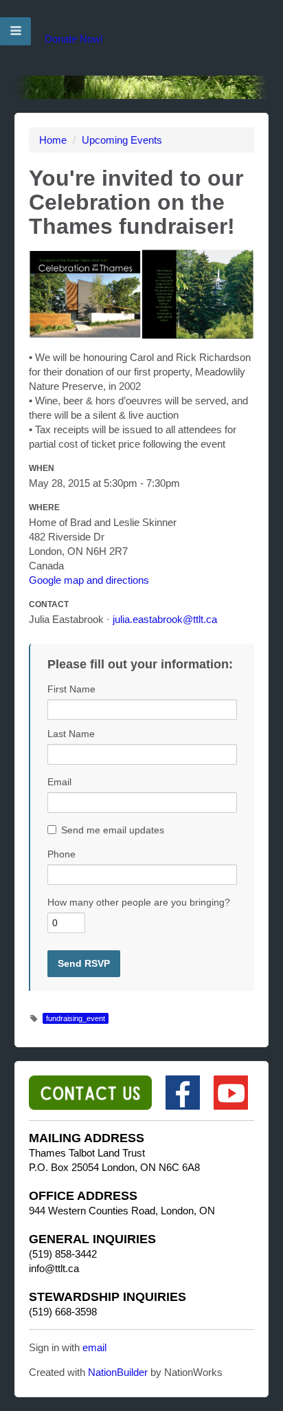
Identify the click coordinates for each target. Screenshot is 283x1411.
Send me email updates (112, 829)
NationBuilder (118, 1372)
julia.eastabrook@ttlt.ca (165, 619)
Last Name (71, 733)
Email (59, 781)
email (94, 1347)
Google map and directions (89, 580)
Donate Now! (74, 39)
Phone (61, 854)
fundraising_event (75, 1018)
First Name (71, 688)
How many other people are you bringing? (138, 902)
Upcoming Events (122, 140)
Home (53, 140)
